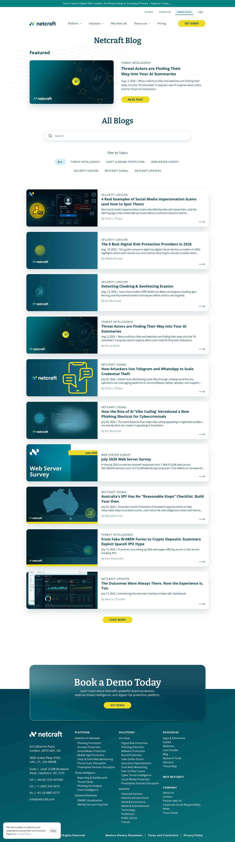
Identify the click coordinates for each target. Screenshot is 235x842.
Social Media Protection (91, 751)
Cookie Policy (24, 834)
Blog (165, 754)
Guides (167, 742)
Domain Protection (88, 747)
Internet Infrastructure (135, 798)
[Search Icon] (117, 135)
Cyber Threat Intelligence (136, 775)
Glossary (168, 762)
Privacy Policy (193, 835)
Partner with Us (172, 800)
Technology (128, 810)
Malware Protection (133, 751)
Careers (167, 796)
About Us (168, 792)
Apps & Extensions (174, 738)
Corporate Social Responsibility (181, 804)
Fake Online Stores (132, 759)
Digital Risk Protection (134, 743)
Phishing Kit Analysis (89, 786)
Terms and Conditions (163, 835)
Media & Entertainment (135, 806)
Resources (171, 732)
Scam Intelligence (87, 790)
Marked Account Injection (92, 804)
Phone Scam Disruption (91, 763)
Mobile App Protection (90, 755)
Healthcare (128, 814)
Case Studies (170, 750)
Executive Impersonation (136, 763)
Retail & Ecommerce (133, 802)
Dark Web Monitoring (134, 767)
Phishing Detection (132, 747)
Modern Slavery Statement (124, 835)
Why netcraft (173, 777)
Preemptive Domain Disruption (96, 767)
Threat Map (170, 766)
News (166, 808)
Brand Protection (131, 755)
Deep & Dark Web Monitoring (95, 759)
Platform (82, 732)
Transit (125, 822)
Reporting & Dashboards (92, 777)
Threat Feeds (85, 782)
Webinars (168, 746)
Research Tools (172, 758)
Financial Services (131, 794)
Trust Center (170, 813)
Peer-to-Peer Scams (133, 771)
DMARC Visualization (89, 800)
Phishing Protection (89, 743)
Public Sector (129, 818)
